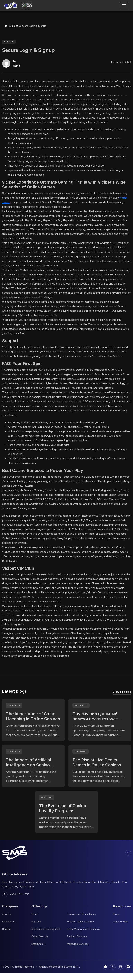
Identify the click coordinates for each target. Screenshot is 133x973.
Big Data (36, 921)
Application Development (45, 928)
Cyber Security (39, 936)
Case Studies (120, 921)
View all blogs (122, 692)
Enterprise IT (38, 943)
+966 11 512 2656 (16, 894)
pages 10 (80, 705)
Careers (6, 928)
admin (17, 65)
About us (7, 914)
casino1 (14, 705)
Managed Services (78, 943)
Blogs (116, 914)
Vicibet (14, 25)
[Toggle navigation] (124, 5)
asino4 (46, 797)
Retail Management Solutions (83, 928)
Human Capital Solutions (80, 921)
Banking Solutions (77, 936)
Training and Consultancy (81, 914)
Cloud (34, 914)
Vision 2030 (9, 921)
